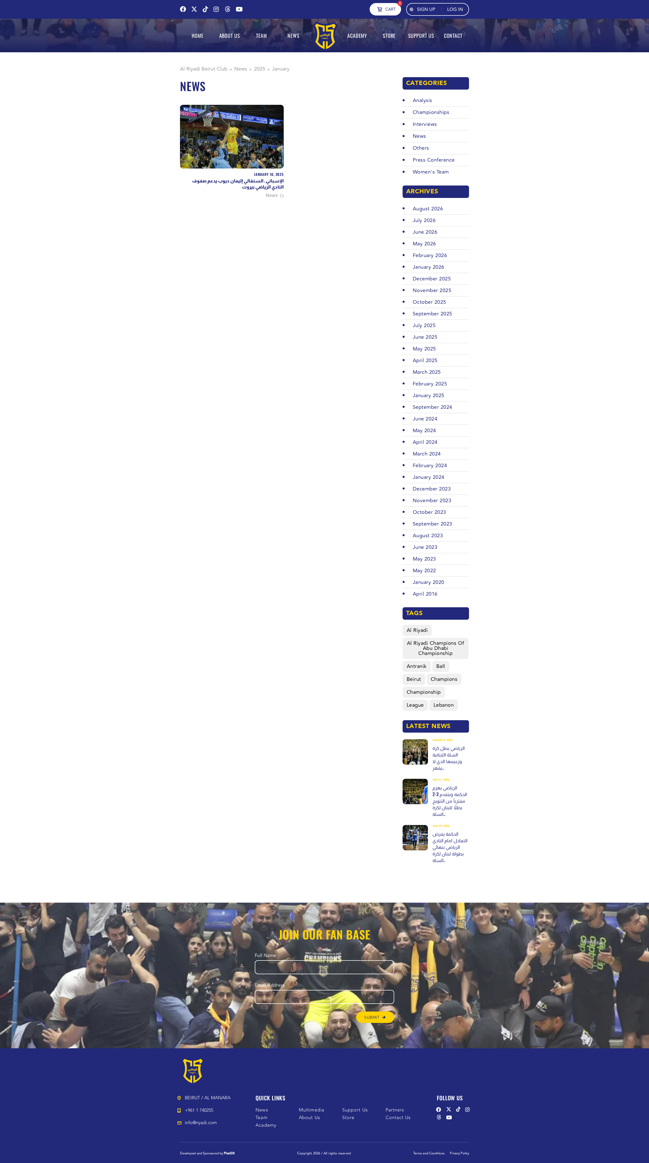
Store (348, 1118)
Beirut (414, 679)
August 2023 (428, 535)
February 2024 (430, 465)
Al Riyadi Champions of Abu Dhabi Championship (435, 648)
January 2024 (428, 477)
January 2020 (428, 582)
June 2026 (425, 232)
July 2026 (424, 220)
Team (261, 1118)
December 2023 (432, 489)
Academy (266, 1125)
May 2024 (424, 430)
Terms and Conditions (429, 1153)
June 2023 (425, 547)
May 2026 (424, 244)
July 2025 (424, 325)
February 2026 (430, 255)
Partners (395, 1110)
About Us (309, 1118)
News (272, 195)
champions (444, 679)
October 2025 (429, 302)
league (415, 705)
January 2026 (428, 267)
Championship (424, 692)
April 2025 (425, 360)
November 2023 (432, 500)
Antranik (417, 666)
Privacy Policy (459, 1153)
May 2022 (424, 570)
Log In (455, 9)
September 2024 (432, 407)
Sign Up (426, 9)
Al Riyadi (417, 630)
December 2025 (432, 279)
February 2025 (430, 384)
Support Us (355, 1110)
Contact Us (398, 1118)
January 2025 (428, 395)
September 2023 (432, 524)
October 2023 (429, 512)
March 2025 (427, 372)
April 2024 (425, 442)
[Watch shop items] (379, 9)
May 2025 (424, 349)
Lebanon (444, 705)
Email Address (270, 985)
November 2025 (432, 290)
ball (440, 666)
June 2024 (425, 419)
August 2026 (428, 209)
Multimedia (311, 1110)
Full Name (265, 955)
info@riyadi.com (201, 1122)
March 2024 (427, 454)
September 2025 (432, 314)
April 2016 (425, 594)
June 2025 (425, 337)
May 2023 (424, 559)
